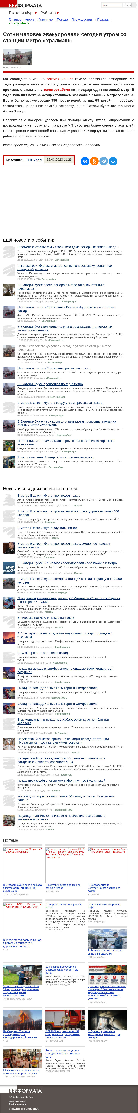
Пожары (103, 19)
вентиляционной (59, 79)
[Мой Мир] (113, 161)
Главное (15, 19)
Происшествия (83, 19)
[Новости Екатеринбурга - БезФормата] (21, 4)
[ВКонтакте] (85, 161)
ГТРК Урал (33, 160)
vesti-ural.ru (15, 67)
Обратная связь (17, 1101)
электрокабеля (57, 90)
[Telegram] (103, 161)
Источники (45, 19)
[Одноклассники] (94, 161)
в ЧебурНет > (19, 23)
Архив (29, 19)
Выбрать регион (17, 1104)
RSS (36, 1109)
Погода (62, 19)
